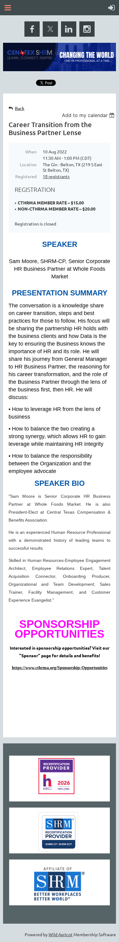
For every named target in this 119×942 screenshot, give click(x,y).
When (31, 151)
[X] (50, 29)
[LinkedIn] (68, 29)
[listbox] (89, 115)
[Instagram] (87, 29)
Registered (26, 176)
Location (28, 164)
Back (19, 108)
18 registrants (56, 176)
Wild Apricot (61, 934)
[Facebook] (32, 29)
